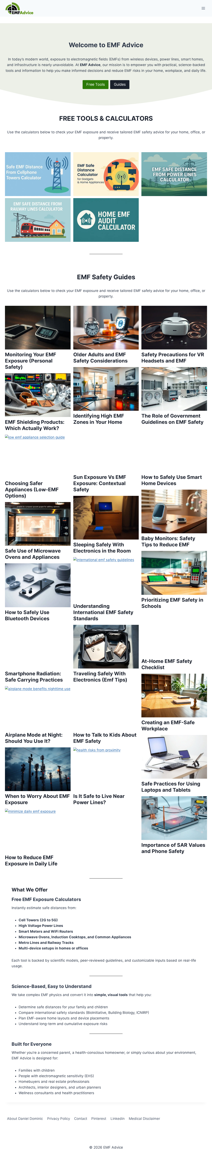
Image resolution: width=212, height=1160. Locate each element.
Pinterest (98, 1119)
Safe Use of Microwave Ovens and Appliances (33, 554)
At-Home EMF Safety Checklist (166, 664)
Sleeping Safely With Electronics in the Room (102, 548)
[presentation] (38, 174)
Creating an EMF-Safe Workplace (168, 725)
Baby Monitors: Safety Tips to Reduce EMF (168, 541)
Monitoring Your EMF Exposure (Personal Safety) (30, 361)
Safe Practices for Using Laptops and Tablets (170, 787)
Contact (80, 1119)
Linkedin (118, 1119)
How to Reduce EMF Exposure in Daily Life (31, 860)
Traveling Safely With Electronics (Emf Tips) (100, 677)
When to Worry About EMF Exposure (37, 799)
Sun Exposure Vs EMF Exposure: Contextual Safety (99, 483)
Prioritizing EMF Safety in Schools (172, 603)
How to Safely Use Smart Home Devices (171, 480)
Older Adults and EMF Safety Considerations (100, 358)
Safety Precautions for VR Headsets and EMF (172, 358)
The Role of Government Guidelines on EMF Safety (172, 419)
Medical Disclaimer (144, 1119)
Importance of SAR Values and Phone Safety (173, 848)
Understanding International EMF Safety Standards (103, 612)
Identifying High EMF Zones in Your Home (98, 419)
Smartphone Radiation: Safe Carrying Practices (34, 677)
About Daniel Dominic (25, 1119)
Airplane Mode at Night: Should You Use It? (34, 738)
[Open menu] (203, 8)
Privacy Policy (58, 1119)
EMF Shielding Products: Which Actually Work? (34, 425)
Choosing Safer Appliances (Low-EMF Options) (32, 489)
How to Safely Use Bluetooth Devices (27, 615)
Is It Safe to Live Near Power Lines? (99, 799)
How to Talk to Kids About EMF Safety (104, 738)
